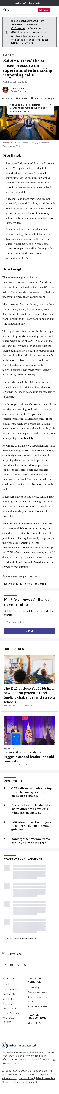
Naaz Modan (17, 88)
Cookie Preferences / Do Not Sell (20, 1082)
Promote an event (38, 1006)
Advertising (34, 987)
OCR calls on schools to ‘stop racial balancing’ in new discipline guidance (31, 792)
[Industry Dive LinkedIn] (5, 965)
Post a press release (25, 938)
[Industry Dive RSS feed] (24, 965)
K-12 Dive (30, 43)
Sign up (29, 630)
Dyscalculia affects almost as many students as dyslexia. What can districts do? (31, 808)
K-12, (19, 583)
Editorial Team (10, 989)
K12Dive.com (18, 28)
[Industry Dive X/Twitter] (18, 965)
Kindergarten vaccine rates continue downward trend (30, 840)
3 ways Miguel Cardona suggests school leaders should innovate (29, 756)
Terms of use (26, 1078)
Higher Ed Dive (36, 1023)
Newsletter (8, 999)
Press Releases (10, 1013)
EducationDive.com (22, 24)
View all (8, 938)
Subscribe (43, 10)
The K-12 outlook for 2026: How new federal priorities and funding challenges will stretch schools (29, 695)
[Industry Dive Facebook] (11, 965)
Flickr (18, 146)
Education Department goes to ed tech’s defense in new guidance (31, 825)
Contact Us (8, 994)
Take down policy (45, 1078)
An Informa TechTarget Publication (29, 3)
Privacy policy (9, 1078)
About (5, 984)
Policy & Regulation (34, 583)
